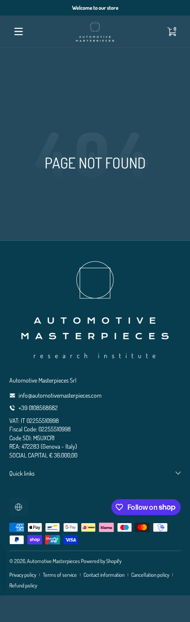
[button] (171, 31)
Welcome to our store (95, 7)
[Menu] (18, 31)
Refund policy (23, 585)
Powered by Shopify (101, 560)
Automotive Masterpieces (53, 560)
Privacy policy (22, 574)
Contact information (104, 574)
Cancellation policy (150, 574)
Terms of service (60, 574)
